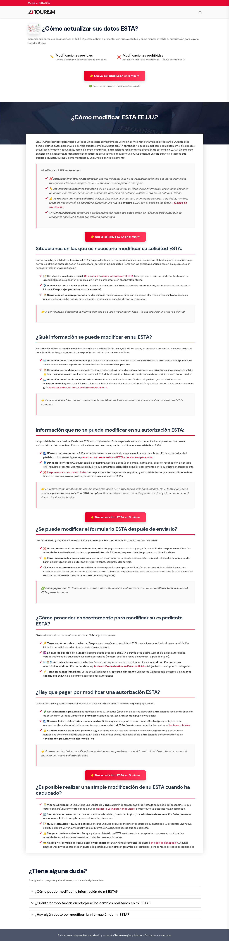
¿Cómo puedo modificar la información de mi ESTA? (76, 891)
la (120, 666)
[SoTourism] (42, 12)
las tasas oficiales (179, 725)
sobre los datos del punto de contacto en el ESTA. (78, 387)
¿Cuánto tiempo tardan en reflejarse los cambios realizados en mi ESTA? (92, 903)
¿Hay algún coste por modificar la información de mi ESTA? (82, 914)
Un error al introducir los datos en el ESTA (109, 276)
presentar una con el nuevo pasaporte (116, 457)
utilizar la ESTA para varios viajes (115, 808)
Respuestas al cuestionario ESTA (66, 472)
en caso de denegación (164, 842)
